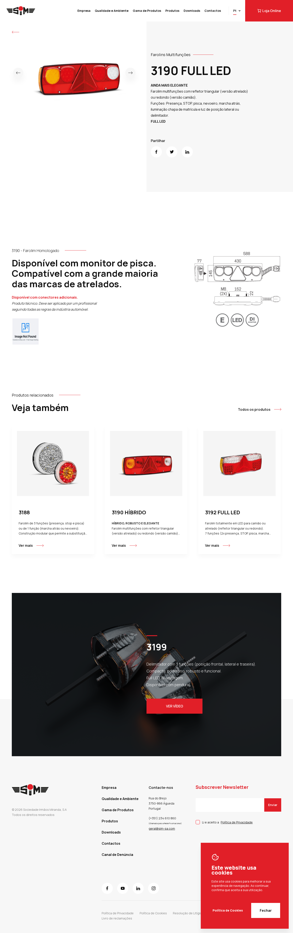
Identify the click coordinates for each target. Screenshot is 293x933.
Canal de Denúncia (117, 854)
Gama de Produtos (147, 11)
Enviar (272, 805)
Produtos (172, 11)
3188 (24, 512)
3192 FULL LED (222, 512)
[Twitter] (171, 151)
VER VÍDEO (174, 706)
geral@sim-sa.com (162, 828)
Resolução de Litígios (188, 913)
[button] (18, 73)
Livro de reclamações (117, 918)
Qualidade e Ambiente (111, 11)
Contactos (212, 11)
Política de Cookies (228, 910)
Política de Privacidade (237, 822)
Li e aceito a (227, 822)
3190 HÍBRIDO (129, 512)
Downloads (192, 11)
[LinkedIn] (187, 151)
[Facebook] (156, 151)
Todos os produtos (254, 409)
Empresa (84, 11)
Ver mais (26, 545)
